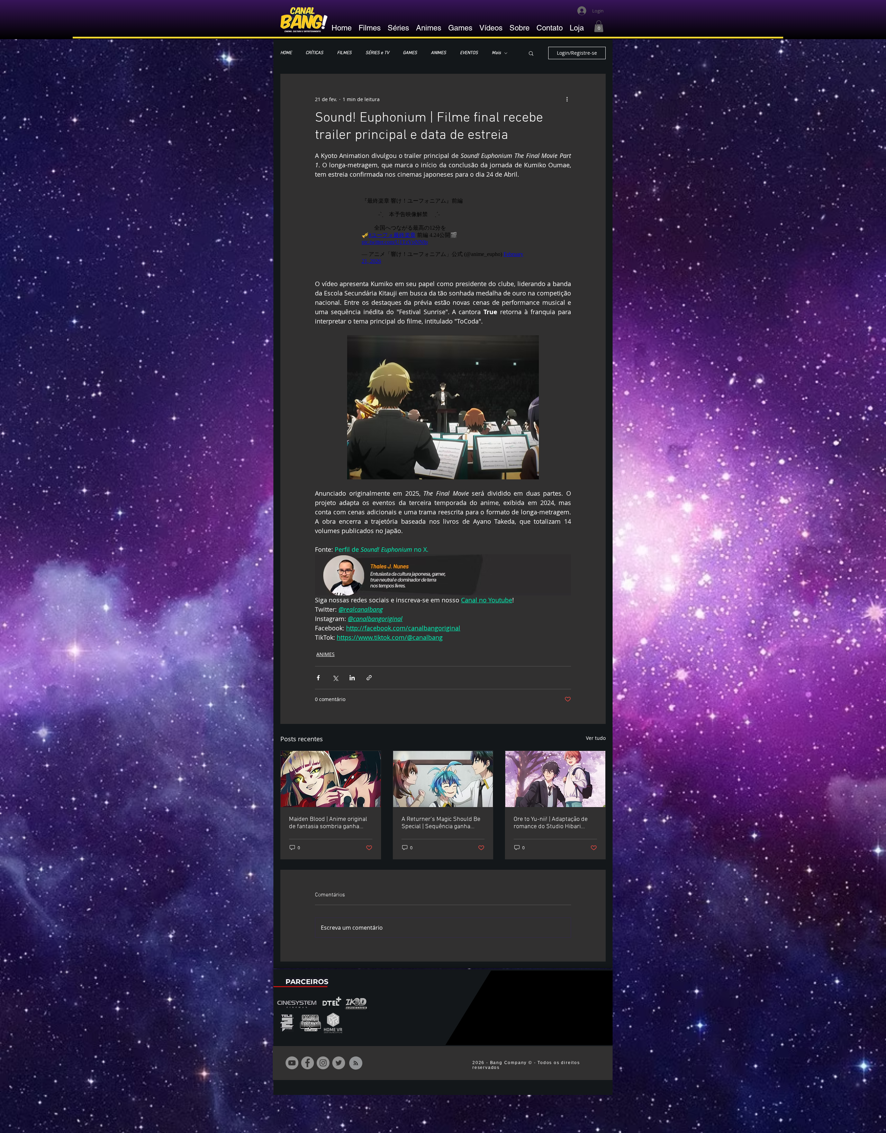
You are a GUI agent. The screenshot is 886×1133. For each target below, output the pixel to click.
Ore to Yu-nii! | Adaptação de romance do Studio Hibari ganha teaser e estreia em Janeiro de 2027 (551, 819)
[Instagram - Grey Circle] (323, 1059)
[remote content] (443, 227)
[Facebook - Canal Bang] (307, 1059)
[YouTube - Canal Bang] (292, 1059)
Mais (496, 53)
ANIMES (438, 53)
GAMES (410, 53)
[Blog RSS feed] (355, 1060)
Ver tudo (596, 734)
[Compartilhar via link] (369, 674)
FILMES (344, 53)
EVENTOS (469, 53)
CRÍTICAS (314, 53)
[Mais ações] (567, 99)
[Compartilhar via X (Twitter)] (335, 674)
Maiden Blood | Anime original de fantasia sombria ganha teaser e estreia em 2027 (328, 819)
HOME (286, 53)
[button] (599, 26)
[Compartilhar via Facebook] (318, 674)
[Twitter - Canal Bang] (338, 1059)
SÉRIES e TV (377, 53)
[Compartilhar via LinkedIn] (352, 674)
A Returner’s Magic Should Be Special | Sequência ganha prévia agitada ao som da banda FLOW (440, 819)
